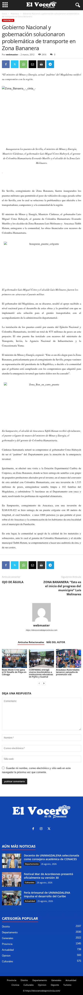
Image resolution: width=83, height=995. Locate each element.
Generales (7, 938)
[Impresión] (41, 64)
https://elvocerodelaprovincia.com (41, 630)
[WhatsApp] (23, 64)
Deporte (55, 984)
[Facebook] (6, 64)
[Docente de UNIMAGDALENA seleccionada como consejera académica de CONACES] (11, 861)
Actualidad (30, 901)
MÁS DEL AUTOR (55, 642)
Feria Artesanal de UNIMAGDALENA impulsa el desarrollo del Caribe (47, 894)
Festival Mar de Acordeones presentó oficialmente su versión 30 (48, 876)
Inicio (4, 13)
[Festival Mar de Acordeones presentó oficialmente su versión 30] (11, 879)
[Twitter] (15, 64)
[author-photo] (41, 612)
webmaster (12, 54)
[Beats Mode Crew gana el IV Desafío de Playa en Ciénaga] (14, 658)
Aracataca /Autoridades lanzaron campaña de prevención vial (67, 672)
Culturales (29, 882)
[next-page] (44, 683)
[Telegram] (50, 64)
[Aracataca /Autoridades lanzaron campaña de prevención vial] (68, 658)
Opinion (6, 955)
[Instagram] (42, 829)
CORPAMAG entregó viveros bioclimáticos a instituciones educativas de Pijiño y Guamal (41, 673)
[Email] (32, 64)
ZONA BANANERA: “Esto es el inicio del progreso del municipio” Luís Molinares (62, 588)
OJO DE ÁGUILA (12, 582)
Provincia (15, 13)
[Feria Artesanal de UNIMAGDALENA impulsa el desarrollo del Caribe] (11, 898)
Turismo (67, 984)
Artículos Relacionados (31, 642)
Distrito (6, 926)
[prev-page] (39, 683)
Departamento (32, 863)
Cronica (15, 984)
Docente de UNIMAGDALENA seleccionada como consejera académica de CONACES (51, 857)
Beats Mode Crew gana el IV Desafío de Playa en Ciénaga (14, 672)
